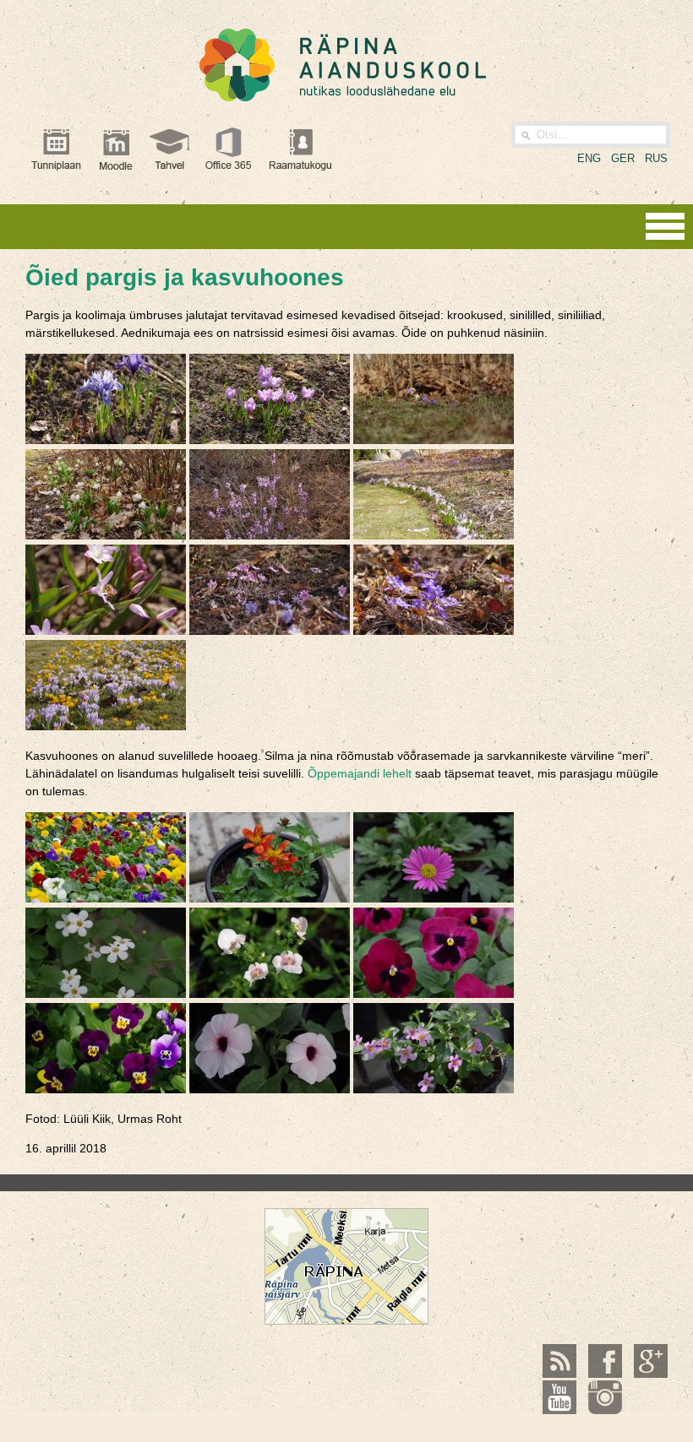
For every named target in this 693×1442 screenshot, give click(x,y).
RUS (656, 158)
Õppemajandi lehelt (360, 773)
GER (623, 158)
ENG (589, 158)
